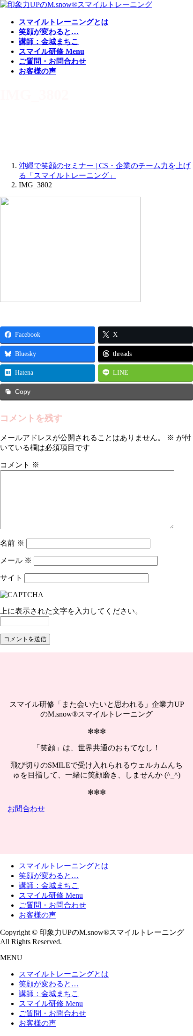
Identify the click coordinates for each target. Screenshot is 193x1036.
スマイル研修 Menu (51, 895)
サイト (11, 578)
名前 (12, 543)
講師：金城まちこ (49, 885)
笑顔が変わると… (49, 876)
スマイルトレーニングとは (64, 866)
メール (16, 560)
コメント (19, 465)
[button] (96, 809)
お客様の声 (37, 915)
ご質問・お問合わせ (52, 905)
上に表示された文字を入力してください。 (71, 611)
